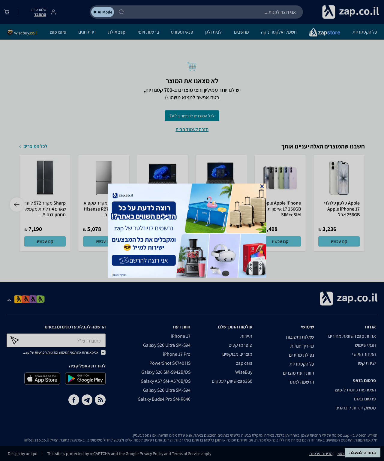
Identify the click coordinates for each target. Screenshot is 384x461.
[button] (262, 186)
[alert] (192, 230)
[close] (262, 186)
